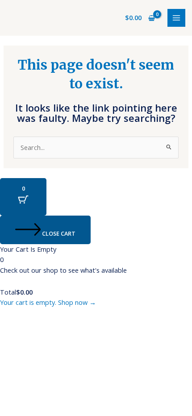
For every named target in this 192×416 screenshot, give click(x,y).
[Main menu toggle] (176, 18)
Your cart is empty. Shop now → (48, 302)
